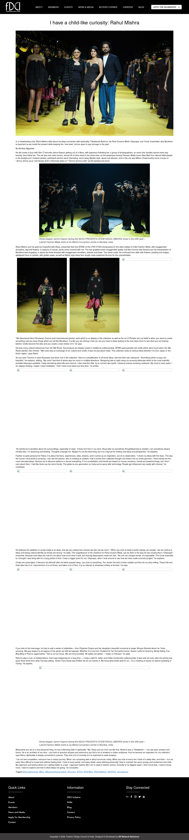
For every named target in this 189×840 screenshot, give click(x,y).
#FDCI (79, 771)
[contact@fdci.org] (128, 797)
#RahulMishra (100, 771)
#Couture (72, 771)
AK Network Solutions (128, 836)
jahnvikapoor (122, 771)
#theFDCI (112, 771)
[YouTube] (145, 797)
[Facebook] (132, 797)
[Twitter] (140, 797)
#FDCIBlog (88, 771)
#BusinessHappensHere (55, 771)
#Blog (41, 771)
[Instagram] (136, 797)
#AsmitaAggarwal (30, 771)
